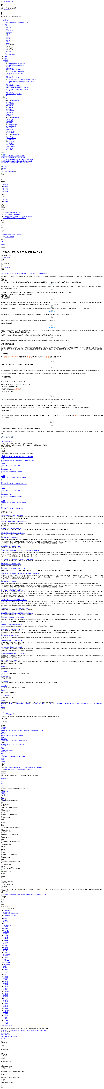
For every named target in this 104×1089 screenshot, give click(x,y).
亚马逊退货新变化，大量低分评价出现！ (11, 546)
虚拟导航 (5, 926)
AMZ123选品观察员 (5, 695)
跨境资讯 (3, 703)
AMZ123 (84, 703)
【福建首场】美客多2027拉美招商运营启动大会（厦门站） (18, 216)
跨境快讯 (22, 22)
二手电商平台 (6, 954)
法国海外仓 (6, 1001)
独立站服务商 (6, 962)
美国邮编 (5, 976)
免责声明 (16, 894)
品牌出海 (88, 703)
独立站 (59, 703)
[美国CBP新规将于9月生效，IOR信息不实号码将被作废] (52, 606)
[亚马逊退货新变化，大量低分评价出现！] (52, 544)
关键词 (2, 441)
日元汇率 (5, 1017)
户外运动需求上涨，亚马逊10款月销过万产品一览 (13, 568)
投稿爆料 (25, 894)
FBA (43, 703)
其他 (4, 944)
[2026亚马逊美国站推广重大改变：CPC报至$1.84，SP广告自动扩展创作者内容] (52, 549)
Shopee (46, 703)
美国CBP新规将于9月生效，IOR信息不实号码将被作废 (14, 608)
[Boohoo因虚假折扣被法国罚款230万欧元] (52, 526)
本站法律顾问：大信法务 (9, 915)
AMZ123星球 (4, 686)
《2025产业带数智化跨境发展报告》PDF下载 (12, 629)
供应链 (68, 703)
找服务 (5, 56)
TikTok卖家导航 (7, 925)
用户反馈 (21, 894)
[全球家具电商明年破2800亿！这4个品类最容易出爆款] (52, 598)
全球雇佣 (5, 935)
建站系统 (5, 938)
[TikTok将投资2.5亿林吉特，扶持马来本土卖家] (52, 513)
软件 (4, 971)
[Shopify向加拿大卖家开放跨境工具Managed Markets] (52, 520)
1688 (11, 234)
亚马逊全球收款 (17, 234)
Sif (4, 441)
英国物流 (5, 993)
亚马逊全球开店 (4, 681)
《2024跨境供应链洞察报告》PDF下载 (10, 660)
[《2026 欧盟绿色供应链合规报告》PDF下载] (52, 645)
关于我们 (3, 894)
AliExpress (30, 703)
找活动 (5, 61)
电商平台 (5, 959)
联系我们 (34, 894)
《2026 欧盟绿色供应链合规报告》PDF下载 (11, 647)
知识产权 (72, 703)
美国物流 (5, 983)
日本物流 (5, 1022)
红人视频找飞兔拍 (5, 257)
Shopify (92, 703)
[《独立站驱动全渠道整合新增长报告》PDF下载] (52, 616)
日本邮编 (5, 1015)
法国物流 (5, 1003)
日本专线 (5, 1024)
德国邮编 (5, 1006)
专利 (20, 703)
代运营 (5, 952)
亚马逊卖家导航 (7, 910)
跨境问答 (5, 930)
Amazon (7, 441)
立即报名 (8, 69)
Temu (37, 703)
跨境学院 (3, 690)
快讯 (66, 703)
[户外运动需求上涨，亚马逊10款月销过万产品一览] (52, 567)
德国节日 (5, 1008)
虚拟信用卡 (6, 932)
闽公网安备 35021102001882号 (12, 913)
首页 (4, 19)
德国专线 (5, 1013)
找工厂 (5, 923)
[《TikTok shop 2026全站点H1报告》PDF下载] (52, 622)
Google (95, 703)
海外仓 (5, 972)
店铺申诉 (5, 949)
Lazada (49, 703)
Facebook (55, 703)
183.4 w (5, 722)
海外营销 (5, 940)
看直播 (5, 95)
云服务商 (5, 942)
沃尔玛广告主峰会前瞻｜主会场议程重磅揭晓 (12, 590)
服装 (78, 703)
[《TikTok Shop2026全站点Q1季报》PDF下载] (52, 639)
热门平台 (8, 26)
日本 (80, 703)
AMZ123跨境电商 (5, 671)
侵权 (15, 703)
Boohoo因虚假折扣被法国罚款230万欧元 (11, 528)
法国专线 (5, 1005)
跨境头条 (5, 20)
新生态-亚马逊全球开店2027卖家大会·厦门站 (14, 218)
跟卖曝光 (13, 54)
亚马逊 (7, 234)
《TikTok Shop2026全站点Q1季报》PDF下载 (11, 640)
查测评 (5, 53)
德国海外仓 (6, 1010)
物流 (18, 703)
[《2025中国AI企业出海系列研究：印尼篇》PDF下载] (52, 652)
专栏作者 (30, 894)
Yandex (40, 703)
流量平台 (5, 957)
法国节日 (5, 1000)
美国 (10, 703)
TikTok (12, 703)
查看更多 (8, 51)
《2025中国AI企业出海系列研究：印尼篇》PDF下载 (14, 653)
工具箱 (5, 98)
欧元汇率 (5, 998)
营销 (27, 703)
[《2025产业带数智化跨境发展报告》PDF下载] (52, 627)
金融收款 (5, 969)
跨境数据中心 (4, 666)
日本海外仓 (6, 1020)
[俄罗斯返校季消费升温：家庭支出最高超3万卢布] (52, 531)
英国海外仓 (6, 991)
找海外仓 (5, 60)
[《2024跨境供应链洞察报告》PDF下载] (52, 658)
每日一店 (26, 22)
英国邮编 (5, 986)
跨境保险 (5, 950)
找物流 (5, 58)
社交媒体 (99, 703)
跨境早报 (17, 22)
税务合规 (5, 947)
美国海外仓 (6, 981)
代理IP (5, 933)
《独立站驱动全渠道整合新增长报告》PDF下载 (12, 617)
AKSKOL (11, 441)
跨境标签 (7, 894)
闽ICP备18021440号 (8, 912)
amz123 (3, 234)
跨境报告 (13, 22)
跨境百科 (8, 22)
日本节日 (5, 1018)
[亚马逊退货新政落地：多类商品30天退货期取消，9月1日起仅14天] (52, 557)
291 (4, 719)
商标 (24, 703)
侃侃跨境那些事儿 (5, 676)
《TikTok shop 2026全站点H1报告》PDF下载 (11, 624)
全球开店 (5, 24)
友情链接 (12, 894)
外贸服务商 (6, 961)
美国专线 (5, 984)
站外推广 (5, 945)
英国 (76, 703)
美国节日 (5, 979)
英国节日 (5, 989)
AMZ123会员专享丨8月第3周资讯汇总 (10, 537)
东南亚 (63, 703)
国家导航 (5, 928)
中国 (22, 703)
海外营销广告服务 (7, 1025)
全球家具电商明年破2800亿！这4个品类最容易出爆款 (14, 600)
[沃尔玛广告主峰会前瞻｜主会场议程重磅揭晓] (52, 588)
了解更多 (13, 69)
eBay (52, 703)
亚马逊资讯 (3, 700)
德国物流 (5, 1012)
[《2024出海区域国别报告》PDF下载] (52, 634)
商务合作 (39, 894)
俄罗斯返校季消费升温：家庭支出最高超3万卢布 (13, 533)
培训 (4, 966)
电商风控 (5, 937)
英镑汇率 (5, 988)
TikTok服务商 (6, 964)
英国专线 (5, 995)
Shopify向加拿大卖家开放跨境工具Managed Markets (13, 521)
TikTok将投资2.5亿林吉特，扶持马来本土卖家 (12, 515)
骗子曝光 (8, 54)
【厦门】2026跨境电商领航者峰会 (11, 214)
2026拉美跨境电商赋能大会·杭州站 (12, 213)
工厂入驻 (43, 894)
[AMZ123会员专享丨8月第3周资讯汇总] (52, 536)
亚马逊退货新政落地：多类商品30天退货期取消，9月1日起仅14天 (17, 559)
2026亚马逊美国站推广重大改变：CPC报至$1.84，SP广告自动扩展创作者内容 (20, 551)
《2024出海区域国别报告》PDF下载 (10, 635)
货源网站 (5, 955)
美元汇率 (5, 978)
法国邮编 (5, 996)
